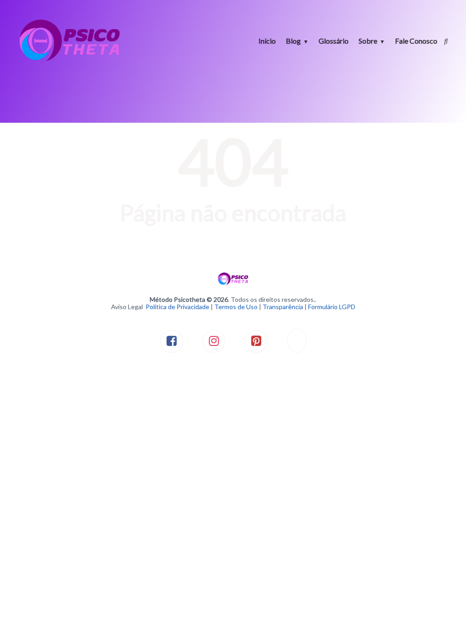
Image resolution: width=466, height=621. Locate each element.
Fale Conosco (416, 40)
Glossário (334, 40)
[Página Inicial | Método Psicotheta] (69, 60)
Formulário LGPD (331, 306)
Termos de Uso (236, 306)
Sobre (368, 40)
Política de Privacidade (177, 306)
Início (267, 40)
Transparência (283, 306)
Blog (293, 40)
